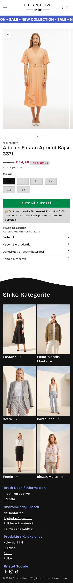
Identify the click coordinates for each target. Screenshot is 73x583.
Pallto (8, 558)
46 (23, 190)
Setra (8, 419)
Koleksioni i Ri (13, 542)
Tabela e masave (15, 259)
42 (53, 182)
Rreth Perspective (17, 494)
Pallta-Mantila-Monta (49, 359)
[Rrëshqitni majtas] (28, 136)
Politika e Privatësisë (18, 523)
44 (11, 190)
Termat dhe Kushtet (19, 529)
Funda (8, 477)
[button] (5, 7)
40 (38, 182)
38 (25, 182)
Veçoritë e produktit (16, 244)
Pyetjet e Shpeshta (18, 518)
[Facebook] (6, 571)
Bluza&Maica (48, 477)
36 (9, 181)
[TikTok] (17, 571)
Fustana (10, 357)
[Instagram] (11, 571)
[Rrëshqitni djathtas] (45, 136)
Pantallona (46, 419)
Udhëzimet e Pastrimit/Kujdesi (23, 252)
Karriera (9, 499)
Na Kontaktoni (14, 513)
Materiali (8, 237)
